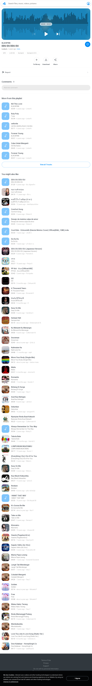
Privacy (46, 663)
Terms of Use (46, 660)
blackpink (21, 53)
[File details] (46, 106)
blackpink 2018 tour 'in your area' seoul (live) (33, 53)
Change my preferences (10, 682)
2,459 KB (12, 53)
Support (46, 666)
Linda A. (5, 49)
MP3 (4, 53)
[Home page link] (4, 4)
